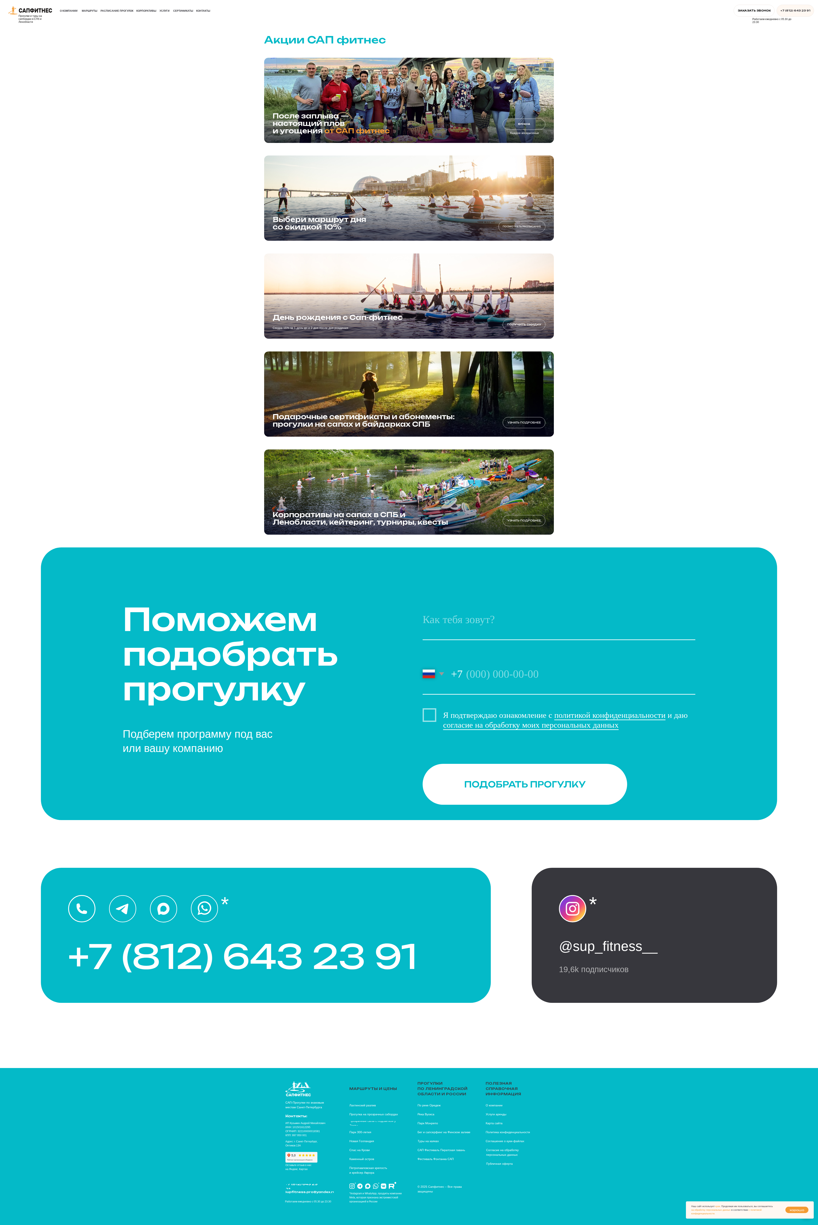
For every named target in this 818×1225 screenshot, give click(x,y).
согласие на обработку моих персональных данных (531, 724)
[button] (754, 11)
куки (717, 1206)
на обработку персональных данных (711, 1210)
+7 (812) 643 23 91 (242, 956)
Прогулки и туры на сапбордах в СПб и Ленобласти (30, 18)
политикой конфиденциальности (609, 715)
